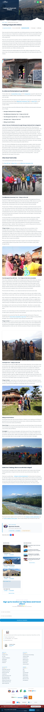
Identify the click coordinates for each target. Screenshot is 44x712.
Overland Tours (25, 657)
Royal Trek (34, 101)
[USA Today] (18, 702)
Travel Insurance (25, 677)
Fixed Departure (25, 680)
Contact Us (4, 662)
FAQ (23, 669)
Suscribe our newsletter (22, 620)
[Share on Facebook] (11, 535)
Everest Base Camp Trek (6, 669)
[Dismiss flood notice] (42, 706)
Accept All (32, 710)
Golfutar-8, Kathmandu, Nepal (9, 637)
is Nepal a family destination (32, 516)
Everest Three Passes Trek (6, 675)
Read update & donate (36, 706)
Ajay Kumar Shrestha (7, 28)
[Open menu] (41, 2)
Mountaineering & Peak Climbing (28, 654)
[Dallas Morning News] (24, 702)
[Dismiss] (42, 710)
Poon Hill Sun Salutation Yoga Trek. (18, 316)
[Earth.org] (36, 702)
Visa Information (25, 672)
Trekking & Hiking (26, 656)
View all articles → (32, 562)
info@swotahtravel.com (8, 640)
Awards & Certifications (6, 657)
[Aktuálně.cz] (30, 702)
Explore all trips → (12, 593)
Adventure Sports (26, 664)
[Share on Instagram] (13, 535)
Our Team (3, 656)
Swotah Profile (11, 530)
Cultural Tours (25, 662)
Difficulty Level (25, 674)
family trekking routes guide (10, 518)
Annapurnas (27, 94)
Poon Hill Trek (7, 163)
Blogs (6, 22)
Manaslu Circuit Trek (5, 672)
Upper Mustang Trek (5, 683)
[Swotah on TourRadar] (20, 697)
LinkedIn (18, 530)
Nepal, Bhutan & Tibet (6, 678)
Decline (38, 710)
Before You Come (26, 678)
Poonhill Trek (4, 674)
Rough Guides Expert (26, 530)
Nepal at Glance (25, 675)
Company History (5, 654)
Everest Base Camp (16, 94)
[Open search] (35, 2)
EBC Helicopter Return (6, 677)
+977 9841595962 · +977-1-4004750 (11, 638)
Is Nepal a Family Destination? (21, 476)
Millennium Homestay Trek (23, 101)
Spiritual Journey (25, 659)
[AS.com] (14, 702)
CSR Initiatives (4, 659)
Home (3, 22)
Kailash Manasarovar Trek (6, 681)
